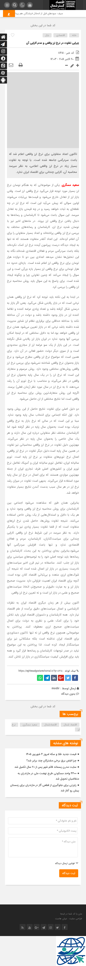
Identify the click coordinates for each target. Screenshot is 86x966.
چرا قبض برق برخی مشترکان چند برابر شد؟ (51, 760)
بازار (47, 35)
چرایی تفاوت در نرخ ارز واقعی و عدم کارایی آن (52, 43)
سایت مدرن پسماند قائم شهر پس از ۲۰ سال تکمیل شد (45, 767)
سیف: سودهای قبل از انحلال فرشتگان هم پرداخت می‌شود (35, 13)
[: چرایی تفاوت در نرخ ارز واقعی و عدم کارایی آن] (11, 65)
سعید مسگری (30, 725)
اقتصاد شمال (70, 725)
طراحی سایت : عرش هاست (68, 918)
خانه (74, 35)
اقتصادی (60, 35)
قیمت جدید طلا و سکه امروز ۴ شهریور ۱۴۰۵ (51, 754)
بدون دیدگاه (68, 694)
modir (56, 688)
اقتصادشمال (50, 725)
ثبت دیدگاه (68, 873)
